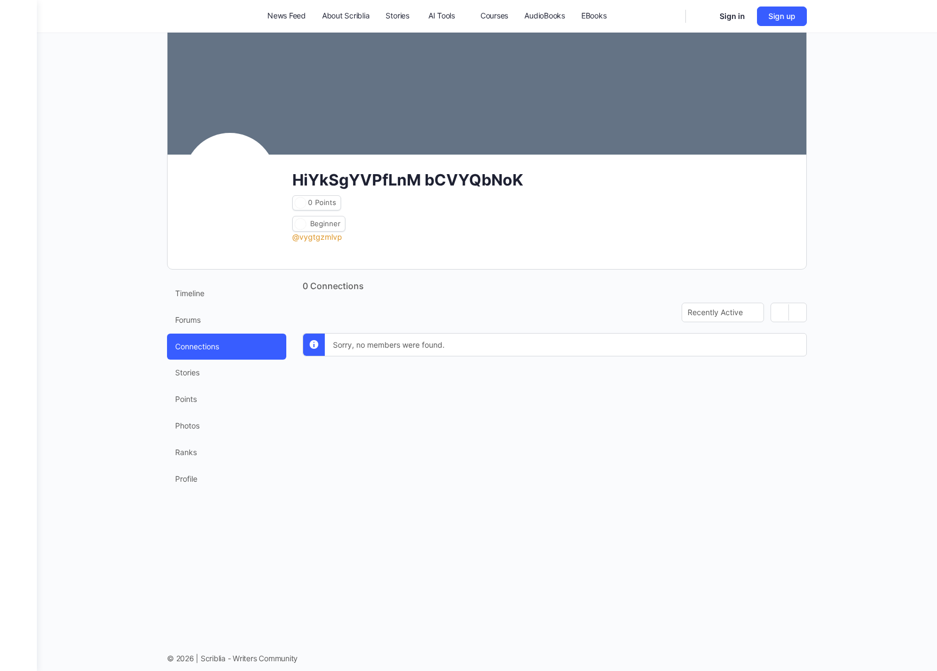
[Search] (670, 16)
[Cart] (702, 16)
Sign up (781, 16)
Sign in (732, 16)
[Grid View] (780, 312)
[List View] (797, 312)
